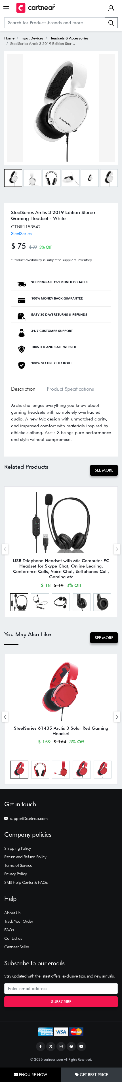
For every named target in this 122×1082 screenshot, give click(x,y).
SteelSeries (21, 233)
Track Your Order (18, 921)
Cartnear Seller (16, 946)
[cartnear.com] (35, 8)
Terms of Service (18, 865)
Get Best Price (93, 1074)
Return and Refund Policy (25, 856)
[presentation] (5, 549)
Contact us (13, 938)
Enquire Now (32, 1074)
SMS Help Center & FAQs (25, 882)
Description (23, 389)
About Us (12, 912)
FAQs (9, 929)
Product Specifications (70, 389)
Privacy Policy (15, 873)
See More (104, 470)
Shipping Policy (17, 848)
